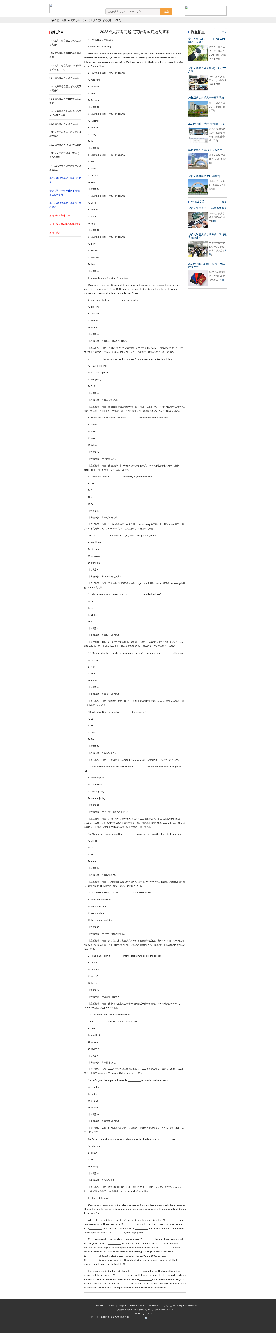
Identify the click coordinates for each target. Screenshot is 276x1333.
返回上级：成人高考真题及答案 (65, 224)
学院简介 (99, 1305)
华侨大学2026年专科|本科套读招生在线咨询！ (64, 192)
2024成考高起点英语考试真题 (64, 78)
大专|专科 (122, 1305)
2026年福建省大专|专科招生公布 (206, 123)
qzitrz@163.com (149, 1314)
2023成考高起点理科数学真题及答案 (65, 101)
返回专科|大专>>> (79, 20)
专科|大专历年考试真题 (100, 20)
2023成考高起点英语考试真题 (64, 124)
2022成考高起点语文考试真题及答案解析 (65, 134)
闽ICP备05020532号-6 (164, 1310)
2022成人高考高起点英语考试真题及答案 (65, 167)
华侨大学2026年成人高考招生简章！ (65, 180)
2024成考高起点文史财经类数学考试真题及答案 (65, 67)
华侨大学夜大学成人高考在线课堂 (207, 208)
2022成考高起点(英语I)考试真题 (65, 144)
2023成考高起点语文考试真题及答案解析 (65, 88)
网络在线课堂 (153, 1305)
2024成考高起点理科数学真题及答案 (65, 55)
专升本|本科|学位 (137, 1305)
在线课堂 (198, 202)
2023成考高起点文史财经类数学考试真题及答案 (65, 113)
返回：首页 (55, 232)
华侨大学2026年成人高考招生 (205, 150)
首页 (64, 20)
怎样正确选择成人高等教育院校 (206, 97)
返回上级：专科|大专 (59, 215)
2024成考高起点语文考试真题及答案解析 (65, 42)
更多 (224, 32)
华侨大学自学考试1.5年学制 (204, 176)
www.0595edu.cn (190, 1305)
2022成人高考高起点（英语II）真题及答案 (64, 155)
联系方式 (110, 1305)
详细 (214, 221)
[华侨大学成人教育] (76, 8)
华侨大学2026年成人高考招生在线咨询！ (65, 205)
